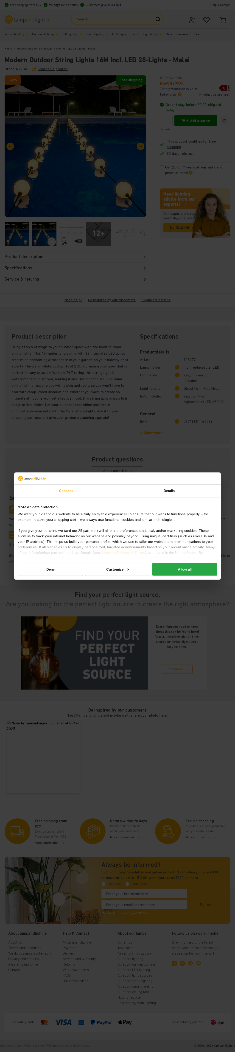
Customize (114, 569)
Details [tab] (169, 491)
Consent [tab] (66, 491)
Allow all (185, 569)
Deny (50, 569)
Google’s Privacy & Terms (123, 553)
